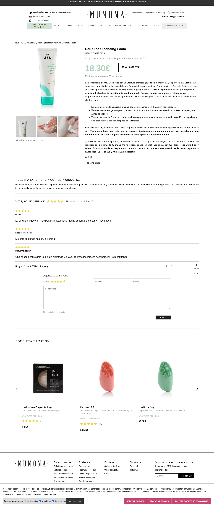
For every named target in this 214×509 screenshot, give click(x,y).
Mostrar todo (196, 268)
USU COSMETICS (95, 54)
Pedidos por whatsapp (63, 474)
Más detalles (74, 501)
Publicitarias (60, 501)
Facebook (134, 466)
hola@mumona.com (41, 17)
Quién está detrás (111, 470)
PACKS (157, 26)
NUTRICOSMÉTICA (123, 26)
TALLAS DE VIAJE (143, 26)
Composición (94, 163)
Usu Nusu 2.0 (87, 407)
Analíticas (46, 501)
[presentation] (16, 389)
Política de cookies (87, 477)
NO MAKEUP (105, 26)
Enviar (163, 317)
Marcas (165, 17)
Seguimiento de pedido (63, 477)
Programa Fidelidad (87, 470)
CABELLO (92, 26)
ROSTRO (57, 26)
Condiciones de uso (87, 481)
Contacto (179, 17)
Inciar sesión (138, 13)
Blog (172, 17)
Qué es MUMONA (112, 466)
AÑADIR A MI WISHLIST (31, 141)
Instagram (134, 470)
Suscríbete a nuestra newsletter (174, 462)
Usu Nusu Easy (146, 407)
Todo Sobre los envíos (63, 466)
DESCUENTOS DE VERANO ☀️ (39, 26)
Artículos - (170, 13)
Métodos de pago (61, 470)
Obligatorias (32, 501)
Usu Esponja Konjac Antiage (37, 407)
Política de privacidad (88, 474)
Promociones (84, 466)
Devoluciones (59, 481)
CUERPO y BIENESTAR (75, 26)
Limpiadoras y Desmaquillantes (38, 43)
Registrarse (150, 13)
